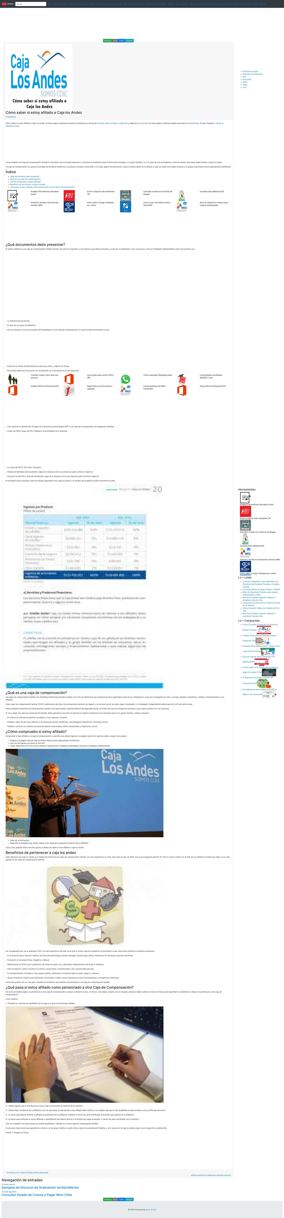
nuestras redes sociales (107, 123)
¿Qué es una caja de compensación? (25, 179)
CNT (245, 87)
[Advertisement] (66, 23)
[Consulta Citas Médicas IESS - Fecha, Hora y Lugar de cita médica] (267, 651)
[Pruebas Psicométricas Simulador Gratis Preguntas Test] (262, 640)
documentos (226, 1175)
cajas (41, 1172)
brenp (10, 3)
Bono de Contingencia (224, 4)
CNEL (245, 85)
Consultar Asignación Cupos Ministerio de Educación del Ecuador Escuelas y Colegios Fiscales (261, 584)
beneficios (202, 1175)
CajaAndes (211, 1175)
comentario (144, 123)
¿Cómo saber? (20, 1172)
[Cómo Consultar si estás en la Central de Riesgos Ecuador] (264, 630)
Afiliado (30, 1172)
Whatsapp (107, 41)
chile (218, 1175)
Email (115, 41)
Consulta (10, 1172)
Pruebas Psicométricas (204, 4)
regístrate (123, 123)
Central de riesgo (60, 4)
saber (46, 1172)
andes (36, 1172)
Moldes (263, 4)
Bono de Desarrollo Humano (247, 4)
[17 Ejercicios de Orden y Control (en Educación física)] (264, 683)
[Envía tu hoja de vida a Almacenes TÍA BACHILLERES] (261, 662)
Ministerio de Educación (134, 4)
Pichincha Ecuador (250, 71)
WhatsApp (194, 123)
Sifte (192, 4)
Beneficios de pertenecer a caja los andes (27, 184)
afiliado (194, 1175)
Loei (103, 4)
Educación (247, 79)
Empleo (171, 4)
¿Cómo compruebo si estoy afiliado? (25, 182)
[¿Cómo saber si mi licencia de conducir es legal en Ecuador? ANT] (269, 672)
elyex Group (151, 1209)
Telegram (129, 41)
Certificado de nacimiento (156, 4)
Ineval (49, 4)
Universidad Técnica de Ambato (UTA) (84, 4)
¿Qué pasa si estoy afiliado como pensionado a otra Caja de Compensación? (42, 187)
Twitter (121, 41)
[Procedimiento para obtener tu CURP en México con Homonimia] (270, 694)
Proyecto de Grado (114, 4)
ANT (244, 77)
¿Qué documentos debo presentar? (25, 176)
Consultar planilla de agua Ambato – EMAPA (261, 589)
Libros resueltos (182, 4)
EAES (245, 82)
